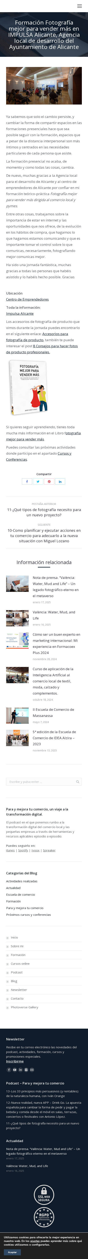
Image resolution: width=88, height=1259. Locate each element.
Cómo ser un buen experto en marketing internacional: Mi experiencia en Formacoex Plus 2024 (56, 643)
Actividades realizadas (21, 881)
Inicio (14, 937)
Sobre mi (17, 946)
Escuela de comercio (20, 894)
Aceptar (12, 1252)
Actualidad (13, 888)
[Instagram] (26, 1069)
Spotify (23, 850)
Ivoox (35, 850)
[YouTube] (14, 1069)
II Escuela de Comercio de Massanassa (53, 712)
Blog (14, 981)
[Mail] (31, 1069)
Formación (13, 901)
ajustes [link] (35, 1241)
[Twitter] (38, 481)
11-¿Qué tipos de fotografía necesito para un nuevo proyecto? (42, 1125)
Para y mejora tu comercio (24, 908)
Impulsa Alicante (20, 313)
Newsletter (19, 990)
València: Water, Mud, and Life (54, 615)
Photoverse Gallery (24, 1007)
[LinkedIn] (60, 481)
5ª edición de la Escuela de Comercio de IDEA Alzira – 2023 (54, 737)
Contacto (17, 998)
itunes (10, 850)
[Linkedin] (20, 1069)
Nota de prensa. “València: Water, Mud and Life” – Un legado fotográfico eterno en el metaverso (56, 586)
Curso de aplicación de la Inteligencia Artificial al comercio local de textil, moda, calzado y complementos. (53, 681)
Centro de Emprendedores (27, 299)
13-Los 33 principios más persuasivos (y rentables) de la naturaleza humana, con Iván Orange (42, 1093)
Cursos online (20, 963)
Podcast (17, 972)
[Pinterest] (49, 481)
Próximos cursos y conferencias (28, 915)
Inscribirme (15, 1061)
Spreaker (49, 850)
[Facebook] (27, 481)
